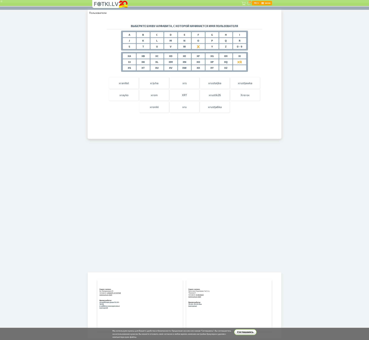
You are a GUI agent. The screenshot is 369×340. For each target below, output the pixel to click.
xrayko (123, 95)
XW (184, 67)
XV (170, 67)
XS (129, 67)
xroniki (154, 107)
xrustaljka (214, 83)
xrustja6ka (215, 107)
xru (184, 107)
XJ (129, 61)
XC (157, 56)
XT (143, 67)
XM (171, 61)
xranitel (124, 83)
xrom (154, 95)
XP (212, 61)
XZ (225, 67)
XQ (226, 61)
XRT (184, 95)
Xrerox (245, 95)
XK (143, 61)
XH (225, 56)
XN (184, 61)
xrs (184, 83)
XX (198, 67)
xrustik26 (215, 95)
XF (198, 56)
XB (143, 56)
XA (129, 56)
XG (212, 56)
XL (156, 61)
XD (170, 56)
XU (157, 67)
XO (198, 61)
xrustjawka (245, 83)
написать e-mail (105, 295)
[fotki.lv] (106, 5)
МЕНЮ (268, 3)
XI (239, 56)
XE (184, 56)
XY (212, 67)
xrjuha (154, 83)
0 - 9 (239, 46)
